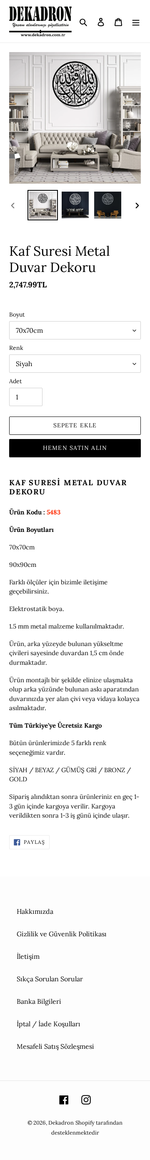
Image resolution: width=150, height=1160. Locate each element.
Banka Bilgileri (39, 1001)
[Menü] (136, 21)
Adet (15, 381)
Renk (16, 348)
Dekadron (61, 1122)
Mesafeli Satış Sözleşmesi (55, 1046)
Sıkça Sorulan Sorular (50, 979)
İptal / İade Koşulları (48, 1024)
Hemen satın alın (75, 448)
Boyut (17, 314)
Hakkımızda (35, 911)
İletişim (28, 956)
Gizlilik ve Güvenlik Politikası (62, 934)
